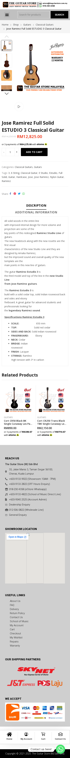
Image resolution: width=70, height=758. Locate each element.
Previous (6, 36)
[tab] (36, 206)
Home (9, 739)
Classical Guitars (24, 167)
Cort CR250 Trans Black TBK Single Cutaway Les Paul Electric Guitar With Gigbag (51, 425)
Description (36, 205)
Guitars (38, 167)
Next (6, 93)
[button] (7, 14)
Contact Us (60, 739)
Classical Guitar (29, 173)
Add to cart (34, 152)
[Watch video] (19, 106)
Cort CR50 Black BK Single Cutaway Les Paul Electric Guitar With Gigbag (18, 425)
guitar (11, 177)
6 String (15, 173)
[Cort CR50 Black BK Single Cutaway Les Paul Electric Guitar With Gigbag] (18, 399)
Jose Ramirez (41, 177)
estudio (53, 173)
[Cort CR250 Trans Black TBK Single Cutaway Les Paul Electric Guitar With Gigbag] (51, 399)
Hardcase (21, 177)
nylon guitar (57, 177)
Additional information (36, 212)
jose (30, 177)
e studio (43, 173)
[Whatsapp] (60, 749)
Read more (32, 434)
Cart (43, 739)
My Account (26, 739)
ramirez (6, 181)
